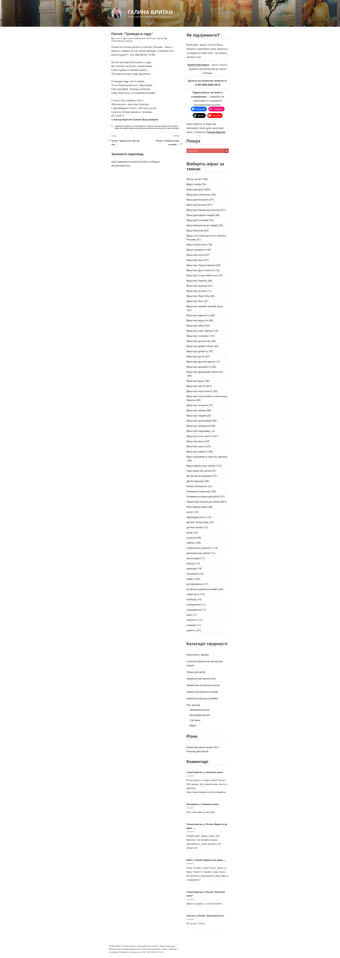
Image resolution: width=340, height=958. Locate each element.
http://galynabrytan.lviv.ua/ (153, 952)
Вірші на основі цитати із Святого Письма (143, 126)
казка (192, 532)
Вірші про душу (140, 128)
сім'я (191, 614)
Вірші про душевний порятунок (204, 373)
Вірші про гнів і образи (202, 330)
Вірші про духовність (201, 366)
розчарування (197, 584)
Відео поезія (196, 184)
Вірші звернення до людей (204, 225)
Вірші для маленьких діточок (205, 209)
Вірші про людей (198, 415)
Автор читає (197, 179)
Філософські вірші (199, 506)
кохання (193, 537)
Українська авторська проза (203, 685)
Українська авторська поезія (206, 501)
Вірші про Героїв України (203, 265)
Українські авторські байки (202, 698)
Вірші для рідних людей (203, 215)
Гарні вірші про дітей (201, 470)
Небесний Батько (199, 486)
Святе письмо (173, 128)
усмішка (193, 625)
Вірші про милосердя (201, 420)
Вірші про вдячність (200, 315)
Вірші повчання (198, 249)
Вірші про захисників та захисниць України (206, 398)
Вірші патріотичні (199, 244)
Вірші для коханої (199, 204)
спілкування (196, 604)
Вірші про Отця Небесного (204, 275)
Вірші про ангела (199, 291)
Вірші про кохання (199, 405)
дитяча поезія (197, 527)
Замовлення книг (200, 709)
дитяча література (200, 522)
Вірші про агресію (199, 285)
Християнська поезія (121, 41)
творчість (194, 619)
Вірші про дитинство (201, 341)
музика (193, 563)
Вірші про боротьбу (200, 296)
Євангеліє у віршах (197, 654)
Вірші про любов (198, 410)
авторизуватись (120, 165)
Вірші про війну (198, 325)
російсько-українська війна (204, 589)
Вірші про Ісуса (198, 254)
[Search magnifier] (226, 151)
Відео (193, 725)
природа (194, 568)
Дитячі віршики (197, 481)
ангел (192, 512)
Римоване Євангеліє (201, 491)
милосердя (195, 558)
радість (193, 578)
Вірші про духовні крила (203, 361)
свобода (194, 599)
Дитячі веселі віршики (201, 475)
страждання (196, 609)
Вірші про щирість (199, 451)
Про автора (193, 705)
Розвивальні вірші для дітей (205, 496)
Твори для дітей (195, 672)
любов (193, 542)
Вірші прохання (198, 441)
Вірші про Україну (199, 280)
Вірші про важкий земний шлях (204, 308)
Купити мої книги (198, 64)
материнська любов (200, 553)
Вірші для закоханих (201, 194)
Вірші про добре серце (124, 128)
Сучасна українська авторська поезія (144, 38)
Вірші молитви (197, 230)
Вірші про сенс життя (157, 128)
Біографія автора (200, 715)
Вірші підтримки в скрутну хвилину (206, 458)
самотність (195, 594)
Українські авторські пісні (201, 678)
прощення (195, 573)
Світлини (195, 720)
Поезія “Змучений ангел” (211, 915)
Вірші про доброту (199, 351)
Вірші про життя (199, 386)
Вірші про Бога (197, 260)
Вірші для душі (198, 189)
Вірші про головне (170, 126)
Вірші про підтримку (200, 431)
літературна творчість (202, 547)
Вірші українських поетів (204, 465)
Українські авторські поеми (202, 691)
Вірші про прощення (201, 425)
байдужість (120, 126)
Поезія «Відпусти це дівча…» (210, 859)
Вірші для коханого (200, 199)
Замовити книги (214, 772)
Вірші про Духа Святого (203, 270)
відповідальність (198, 517)
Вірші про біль (197, 301)
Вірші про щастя (198, 446)
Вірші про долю (198, 356)
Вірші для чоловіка (200, 220)
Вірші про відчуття (199, 320)
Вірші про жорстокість (202, 391)
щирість (193, 630)
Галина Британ (150, 12)
